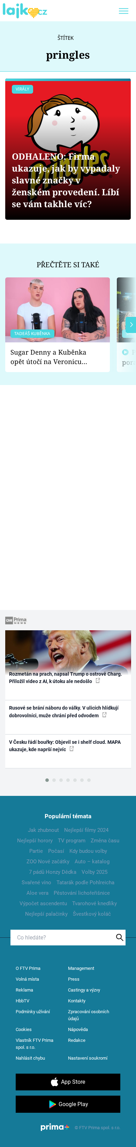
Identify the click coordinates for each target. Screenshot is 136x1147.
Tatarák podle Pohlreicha (85, 882)
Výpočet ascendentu (43, 903)
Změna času (105, 840)
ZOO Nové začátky (48, 861)
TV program (71, 840)
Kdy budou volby (88, 851)
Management (81, 968)
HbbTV (22, 1000)
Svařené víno (36, 882)
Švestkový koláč (92, 914)
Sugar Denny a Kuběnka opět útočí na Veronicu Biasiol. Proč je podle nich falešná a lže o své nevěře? (51, 357)
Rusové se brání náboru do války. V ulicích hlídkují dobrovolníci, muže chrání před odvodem (64, 711)
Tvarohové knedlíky (94, 903)
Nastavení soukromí (87, 1058)
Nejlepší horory (35, 840)
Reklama (24, 990)
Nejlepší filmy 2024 (86, 830)
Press (74, 979)
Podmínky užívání (33, 1011)
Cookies (24, 1029)
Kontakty (76, 1000)
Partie (36, 851)
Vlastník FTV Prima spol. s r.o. (34, 1044)
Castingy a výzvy (84, 990)
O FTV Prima (28, 968)
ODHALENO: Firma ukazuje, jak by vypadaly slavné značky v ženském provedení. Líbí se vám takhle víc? (66, 180)
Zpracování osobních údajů (88, 1015)
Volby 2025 (94, 872)
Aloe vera (37, 893)
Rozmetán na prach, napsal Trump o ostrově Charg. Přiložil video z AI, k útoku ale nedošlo (65, 677)
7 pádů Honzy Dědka (52, 872)
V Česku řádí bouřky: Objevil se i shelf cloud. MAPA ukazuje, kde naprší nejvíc (65, 745)
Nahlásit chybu (30, 1058)
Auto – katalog (92, 861)
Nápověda (78, 1029)
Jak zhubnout (43, 830)
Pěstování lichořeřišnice (82, 893)
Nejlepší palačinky (46, 914)
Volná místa (27, 979)
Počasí (56, 851)
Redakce (76, 1040)
